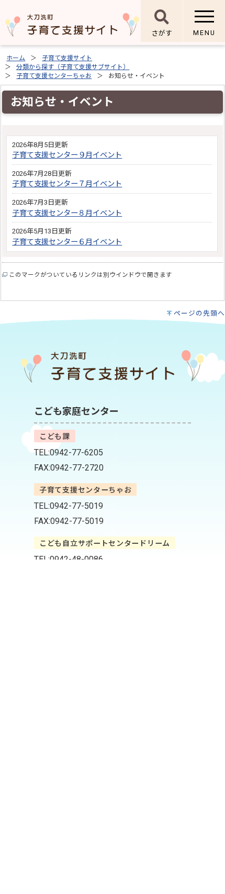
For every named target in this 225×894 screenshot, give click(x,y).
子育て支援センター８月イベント (67, 213)
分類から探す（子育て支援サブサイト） (72, 67)
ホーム (15, 58)
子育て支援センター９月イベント (67, 155)
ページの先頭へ (199, 313)
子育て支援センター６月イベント (67, 242)
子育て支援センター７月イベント (67, 184)
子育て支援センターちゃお (54, 76)
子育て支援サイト (67, 58)
